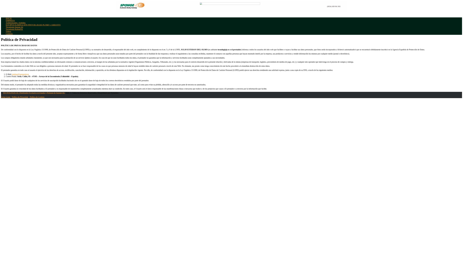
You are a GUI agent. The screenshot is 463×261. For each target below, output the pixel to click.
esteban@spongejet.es (20, 74)
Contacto (9, 34)
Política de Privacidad (20, 97)
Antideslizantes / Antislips (15, 23)
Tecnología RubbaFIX (14, 29)
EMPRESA (10, 21)
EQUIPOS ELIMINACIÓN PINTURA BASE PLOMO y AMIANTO (33, 25)
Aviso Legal (6, 97)
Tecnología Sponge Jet (14, 27)
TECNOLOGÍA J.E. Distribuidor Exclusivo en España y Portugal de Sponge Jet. (34, 93)
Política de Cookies (37, 97)
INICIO (9, 18)
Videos (8, 31)
